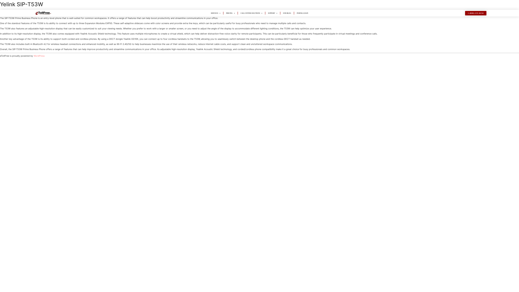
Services (214, 13)
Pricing (229, 13)
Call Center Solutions (250, 13)
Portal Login (302, 13)
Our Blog (287, 13)
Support (271, 13)
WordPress (39, 55)
